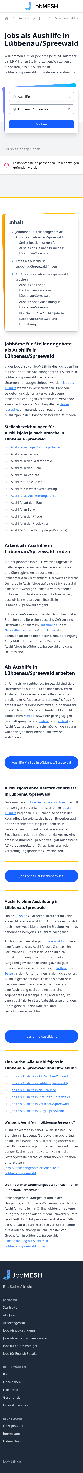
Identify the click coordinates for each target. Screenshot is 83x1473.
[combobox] (41, 109)
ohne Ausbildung (55, 941)
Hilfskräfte (11, 1390)
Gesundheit (11, 1397)
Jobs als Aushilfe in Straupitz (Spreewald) (40, 1097)
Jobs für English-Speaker (21, 1353)
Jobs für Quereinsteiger (20, 1346)
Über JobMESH (14, 1426)
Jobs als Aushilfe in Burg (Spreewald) (37, 1111)
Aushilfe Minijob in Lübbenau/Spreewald (41, 762)
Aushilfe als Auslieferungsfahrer (34, 496)
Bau (6, 1374)
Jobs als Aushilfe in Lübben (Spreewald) (39, 1083)
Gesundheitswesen (19, 630)
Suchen (41, 124)
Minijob (29, 716)
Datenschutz (12, 1441)
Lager (51, 630)
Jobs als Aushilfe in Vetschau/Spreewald (40, 1104)
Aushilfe (24, 18)
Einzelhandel (49, 625)
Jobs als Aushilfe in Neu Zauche (33, 1090)
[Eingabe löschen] (69, 96)
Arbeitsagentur (14, 1323)
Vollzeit (63, 721)
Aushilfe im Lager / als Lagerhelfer (36, 447)
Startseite (10, 1307)
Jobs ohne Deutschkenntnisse (41, 876)
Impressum (11, 1433)
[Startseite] (6, 18)
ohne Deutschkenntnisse (46, 802)
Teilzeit (44, 721)
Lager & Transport (16, 1405)
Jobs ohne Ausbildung (42, 1036)
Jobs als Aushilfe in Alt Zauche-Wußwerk (40, 1076)
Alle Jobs (9, 1315)
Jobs (42, 18)
